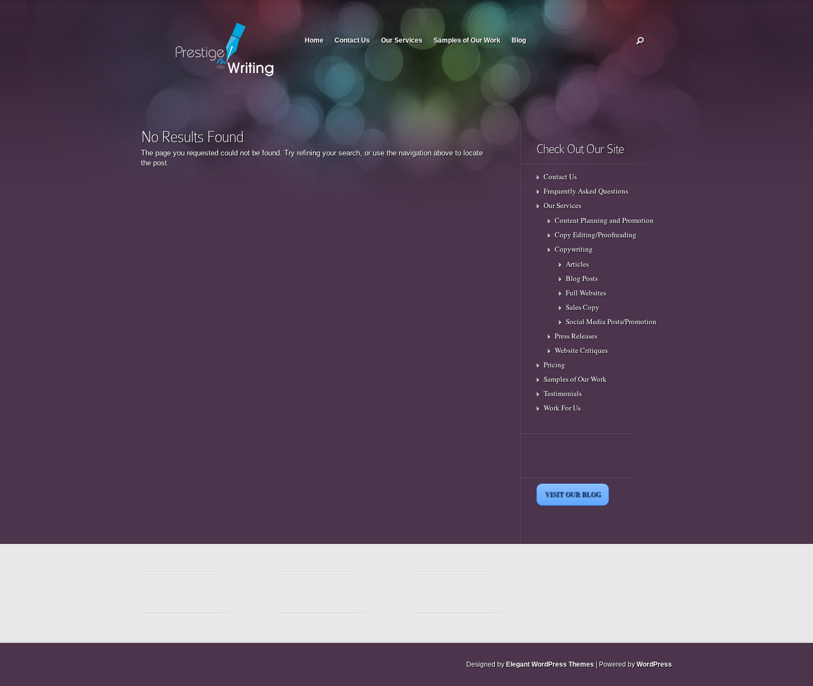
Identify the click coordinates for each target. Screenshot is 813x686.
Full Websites (586, 293)
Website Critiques (581, 350)
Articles (577, 264)
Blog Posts (582, 278)
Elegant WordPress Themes (550, 664)
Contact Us (352, 40)
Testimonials (563, 393)
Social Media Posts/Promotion (611, 321)
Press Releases (576, 336)
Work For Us (562, 408)
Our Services (402, 40)
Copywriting (574, 249)
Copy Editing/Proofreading (596, 235)
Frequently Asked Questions (586, 191)
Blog (519, 40)
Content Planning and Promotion (604, 220)
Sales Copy (583, 307)
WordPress (654, 664)
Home (314, 40)
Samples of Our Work (467, 40)
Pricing (554, 365)
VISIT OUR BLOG (573, 494)
